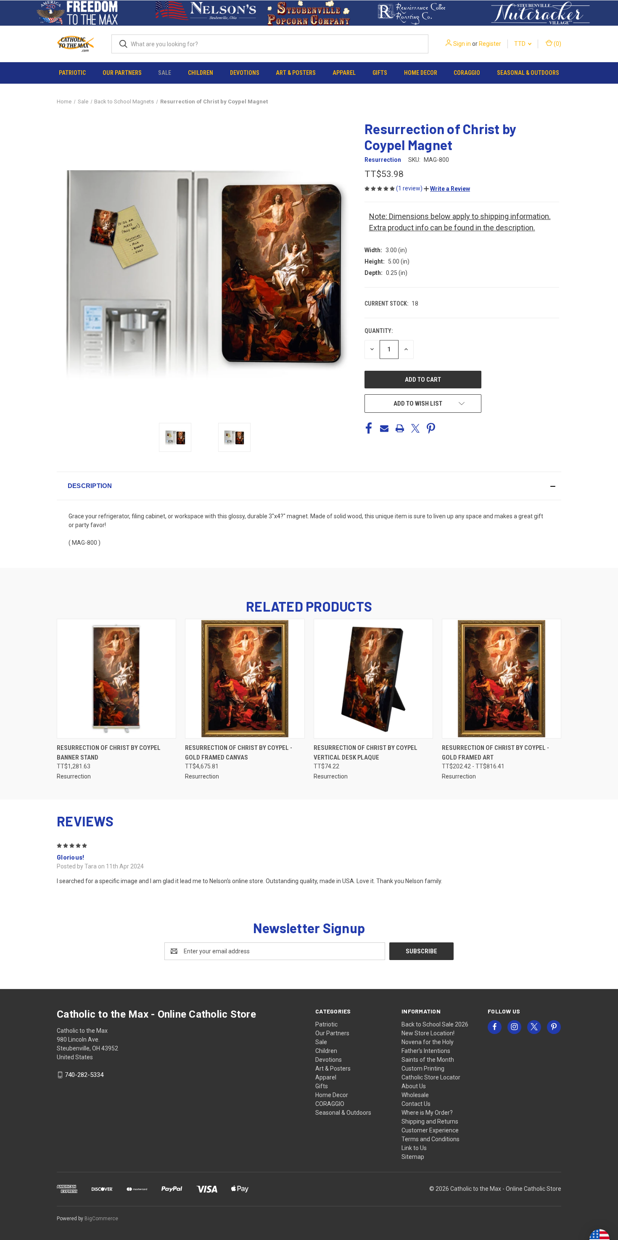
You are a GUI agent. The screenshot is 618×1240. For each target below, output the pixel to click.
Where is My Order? (427, 1112)
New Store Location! (427, 1033)
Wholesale (415, 1095)
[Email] (384, 428)
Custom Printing (422, 1068)
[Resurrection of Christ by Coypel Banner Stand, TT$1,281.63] (116, 678)
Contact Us (415, 1103)
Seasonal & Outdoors (528, 72)
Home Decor (420, 72)
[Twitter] (415, 428)
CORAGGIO (467, 72)
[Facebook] (368, 428)
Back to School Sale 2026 (434, 1024)
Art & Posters (296, 72)
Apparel (344, 72)
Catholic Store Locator (430, 1077)
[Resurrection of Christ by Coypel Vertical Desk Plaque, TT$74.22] (373, 678)
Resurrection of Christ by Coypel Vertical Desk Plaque (365, 752)
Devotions (244, 72)
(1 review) (410, 188)
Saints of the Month (427, 1059)
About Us (413, 1086)
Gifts (379, 72)
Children (200, 72)
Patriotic (72, 72)
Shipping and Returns (429, 1121)
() (556, 43)
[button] (78, 13)
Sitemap (412, 1156)
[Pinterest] (431, 428)
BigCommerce (101, 1219)
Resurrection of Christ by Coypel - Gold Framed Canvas (238, 752)
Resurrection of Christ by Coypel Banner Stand (109, 752)
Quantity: (378, 330)
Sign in (462, 43)
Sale (164, 72)
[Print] (400, 428)
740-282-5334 (84, 1075)
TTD (520, 43)
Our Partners (122, 72)
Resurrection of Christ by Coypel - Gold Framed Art (495, 752)
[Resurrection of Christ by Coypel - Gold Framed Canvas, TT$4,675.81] (245, 678)
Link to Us (414, 1148)
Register (490, 43)
